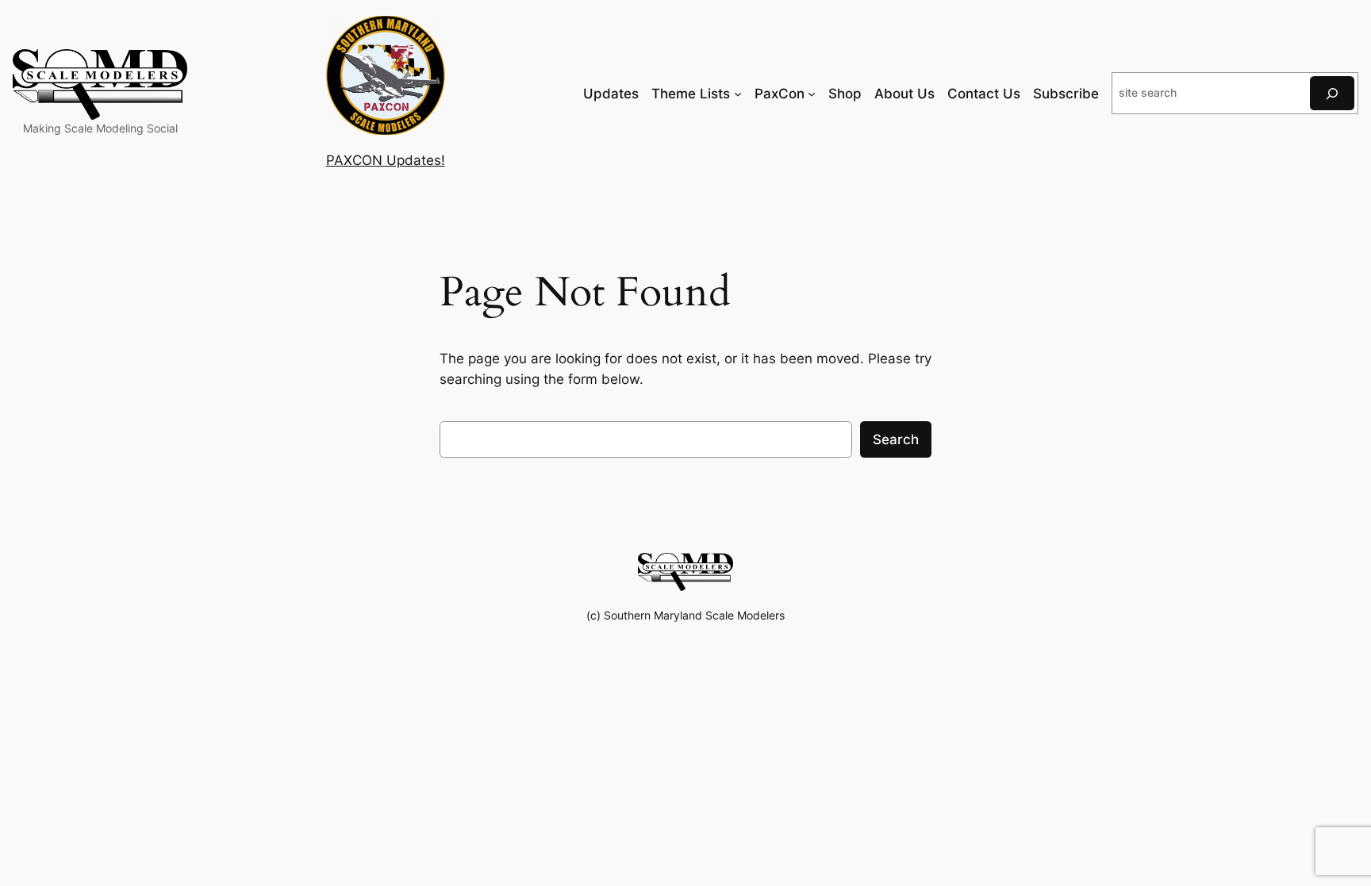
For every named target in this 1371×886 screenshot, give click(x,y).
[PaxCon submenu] (812, 94)
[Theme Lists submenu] (738, 94)
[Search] (1332, 93)
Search (896, 439)
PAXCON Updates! (385, 160)
